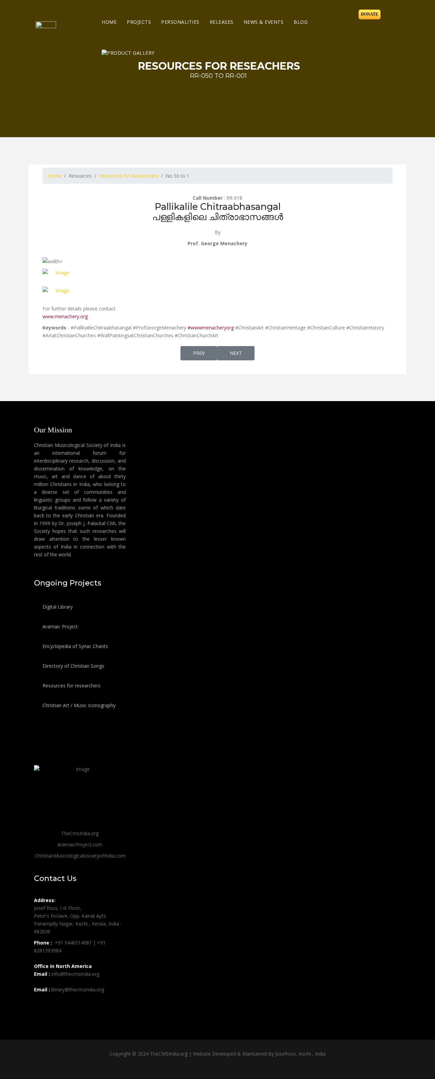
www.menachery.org (65, 316)
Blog (301, 22)
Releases (221, 22)
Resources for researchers (71, 685)
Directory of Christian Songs (72, 666)
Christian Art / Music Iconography (78, 705)
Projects (139, 22)
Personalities (180, 22)
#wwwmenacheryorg (210, 327)
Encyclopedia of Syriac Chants (74, 646)
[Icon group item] (40, 1005)
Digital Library (57, 607)
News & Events (264, 22)
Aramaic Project (59, 626)
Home (109, 22)
